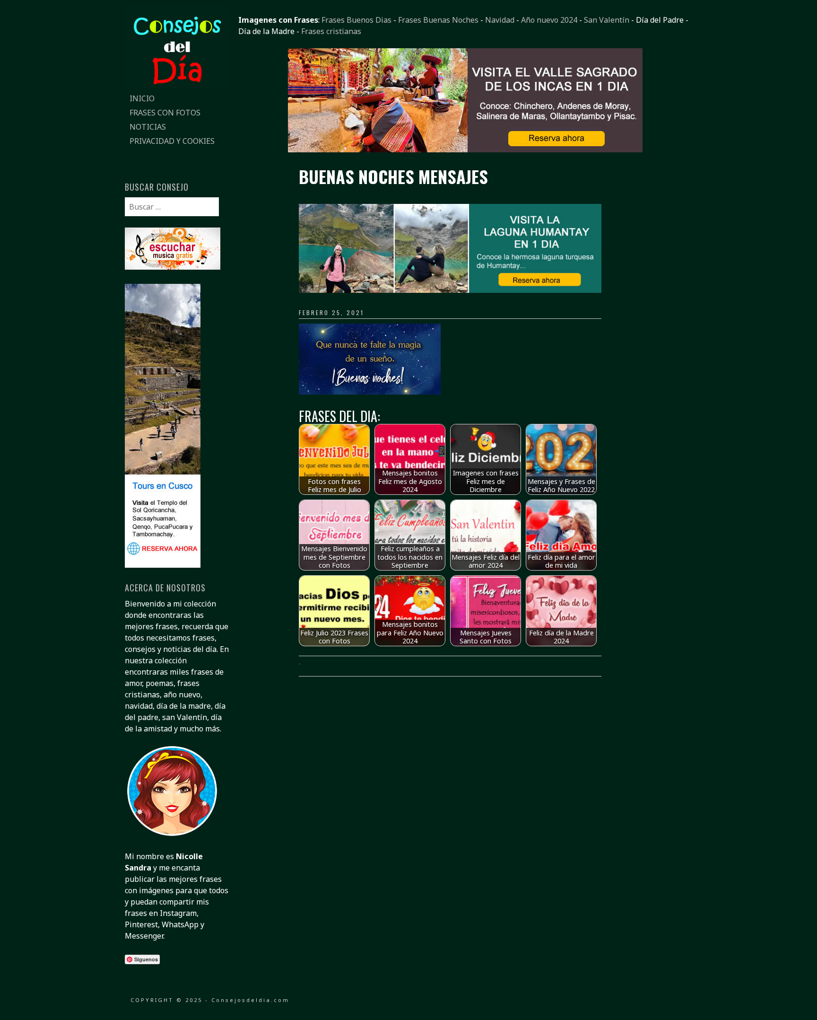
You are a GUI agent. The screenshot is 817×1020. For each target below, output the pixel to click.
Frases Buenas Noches (438, 20)
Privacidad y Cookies (172, 141)
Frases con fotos (165, 112)
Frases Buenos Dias (356, 20)
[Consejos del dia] (177, 85)
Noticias (148, 127)
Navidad (499, 20)
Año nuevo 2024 (549, 20)
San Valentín (606, 20)
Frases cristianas (331, 31)
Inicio (142, 98)
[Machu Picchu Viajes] (465, 149)
